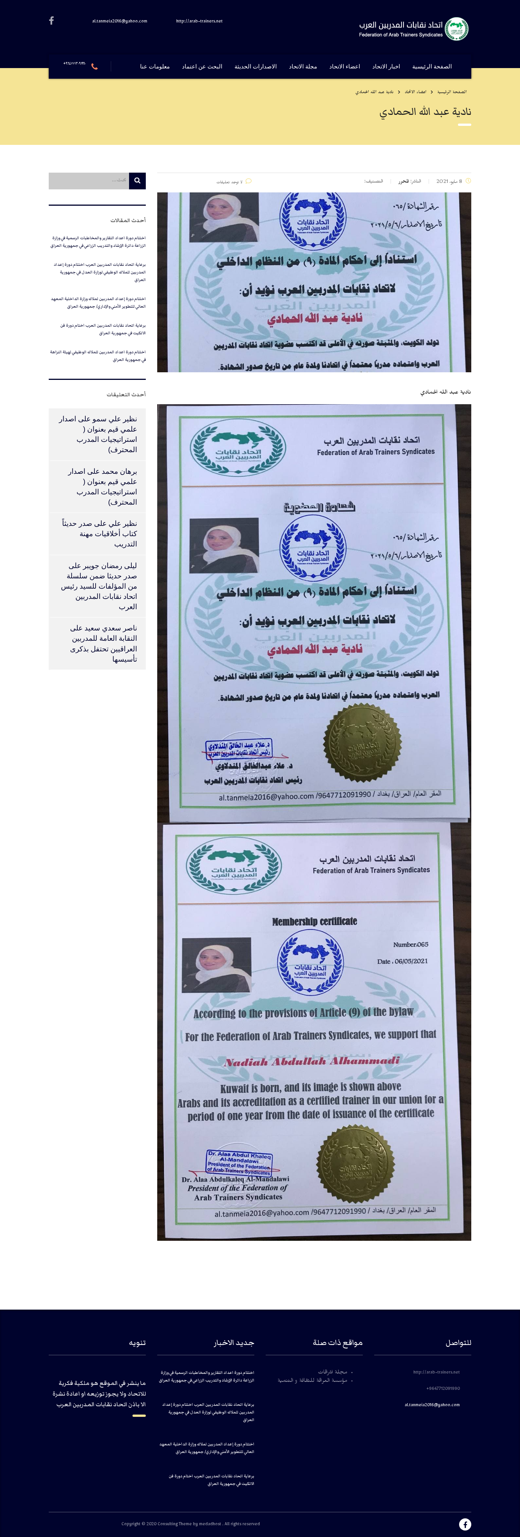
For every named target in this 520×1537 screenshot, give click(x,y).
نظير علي (122, 523)
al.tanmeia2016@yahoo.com (432, 1406)
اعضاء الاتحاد (344, 67)
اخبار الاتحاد (386, 67)
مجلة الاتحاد (303, 67)
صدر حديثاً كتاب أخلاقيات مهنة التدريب (99, 533)
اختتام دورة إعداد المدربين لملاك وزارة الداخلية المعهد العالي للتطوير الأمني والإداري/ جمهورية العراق (98, 302)
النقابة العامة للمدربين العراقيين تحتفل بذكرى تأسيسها (103, 648)
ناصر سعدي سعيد (111, 628)
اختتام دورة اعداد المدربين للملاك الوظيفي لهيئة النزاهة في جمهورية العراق (98, 356)
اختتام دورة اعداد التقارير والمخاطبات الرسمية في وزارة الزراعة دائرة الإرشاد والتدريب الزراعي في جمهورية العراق (98, 242)
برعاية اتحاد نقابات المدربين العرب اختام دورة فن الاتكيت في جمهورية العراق (103, 329)
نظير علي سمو (115, 419)
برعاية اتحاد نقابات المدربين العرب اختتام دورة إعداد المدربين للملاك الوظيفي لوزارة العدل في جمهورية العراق (100, 272)
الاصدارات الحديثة (255, 67)
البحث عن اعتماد (202, 67)
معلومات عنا (155, 67)
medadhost (210, 1525)
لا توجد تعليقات (229, 183)
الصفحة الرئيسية (432, 67)
